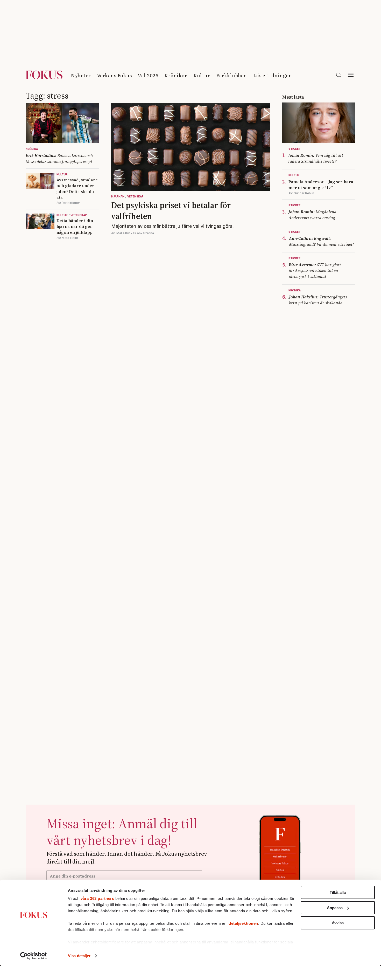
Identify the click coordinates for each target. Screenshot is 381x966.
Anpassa (335, 908)
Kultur (201, 75)
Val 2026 (148, 75)
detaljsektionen (243, 923)
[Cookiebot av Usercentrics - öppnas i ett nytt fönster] (33, 956)
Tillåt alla (338, 892)
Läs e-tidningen (272, 75)
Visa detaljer (79, 956)
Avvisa (338, 923)
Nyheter (81, 75)
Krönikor (175, 75)
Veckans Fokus (114, 75)
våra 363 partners (97, 898)
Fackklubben (231, 75)
